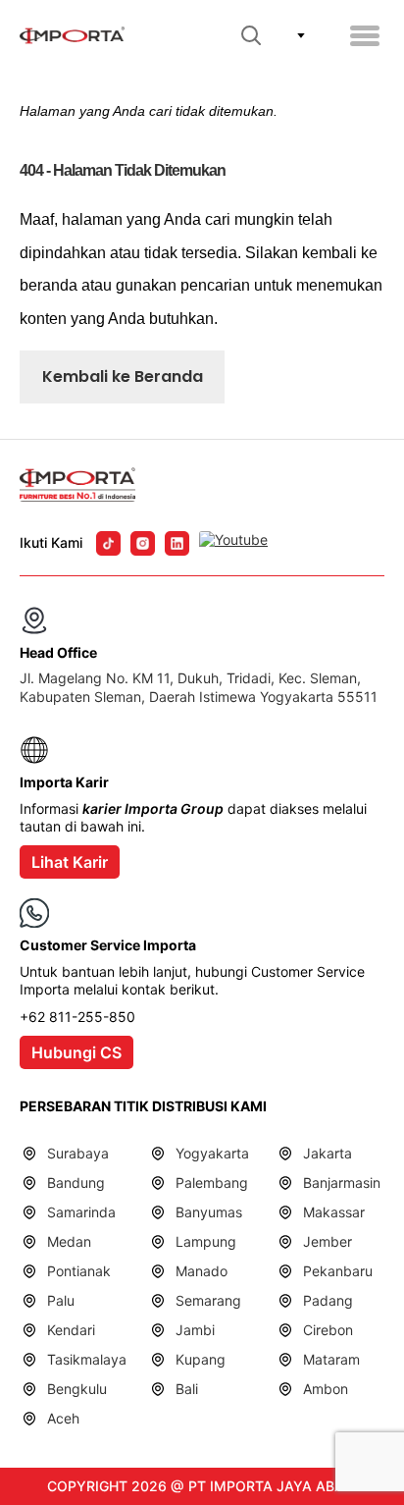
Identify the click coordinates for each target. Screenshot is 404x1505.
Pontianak (79, 1271)
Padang (328, 1300)
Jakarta (327, 1153)
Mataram (331, 1359)
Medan (69, 1241)
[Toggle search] (251, 35)
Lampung (206, 1241)
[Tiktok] (108, 543)
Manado (201, 1271)
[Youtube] (233, 543)
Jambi (195, 1329)
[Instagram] (142, 543)
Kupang (201, 1359)
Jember (327, 1241)
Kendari (71, 1329)
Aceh (63, 1418)
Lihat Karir (69, 862)
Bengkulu (77, 1388)
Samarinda (81, 1212)
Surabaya (78, 1153)
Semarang (208, 1300)
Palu (61, 1300)
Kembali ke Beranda (122, 376)
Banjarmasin (341, 1182)
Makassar (334, 1212)
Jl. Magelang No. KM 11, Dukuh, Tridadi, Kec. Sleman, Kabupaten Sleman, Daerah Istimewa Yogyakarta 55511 (199, 687)
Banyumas (209, 1212)
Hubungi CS (76, 1052)
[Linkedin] (177, 543)
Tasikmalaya (86, 1359)
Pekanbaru (338, 1271)
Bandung (76, 1182)
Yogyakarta (212, 1153)
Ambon (325, 1388)
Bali (187, 1388)
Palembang (212, 1182)
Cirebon (328, 1329)
